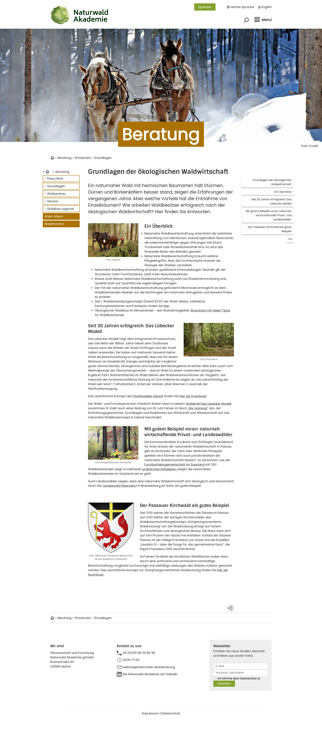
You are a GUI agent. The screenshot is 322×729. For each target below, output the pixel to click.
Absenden (224, 683)
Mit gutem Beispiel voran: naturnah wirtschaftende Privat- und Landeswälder (268, 215)
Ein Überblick (282, 192)
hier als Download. (193, 396)
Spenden (204, 7)
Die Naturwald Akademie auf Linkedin (150, 674)
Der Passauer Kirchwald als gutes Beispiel (269, 229)
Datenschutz (248, 678)
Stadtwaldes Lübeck (148, 396)
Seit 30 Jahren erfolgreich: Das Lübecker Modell (271, 201)
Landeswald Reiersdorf (120, 486)
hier (166, 306)
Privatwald (82, 158)
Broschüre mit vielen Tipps (210, 310)
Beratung (64, 158)
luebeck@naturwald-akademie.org (149, 667)
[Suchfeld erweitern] (246, 20)
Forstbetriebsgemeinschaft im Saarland (174, 464)
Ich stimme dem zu (239, 678)
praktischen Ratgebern (159, 469)
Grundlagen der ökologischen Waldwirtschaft (272, 182)
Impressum (150, 713)
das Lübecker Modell (208, 404)
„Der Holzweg (197, 408)
